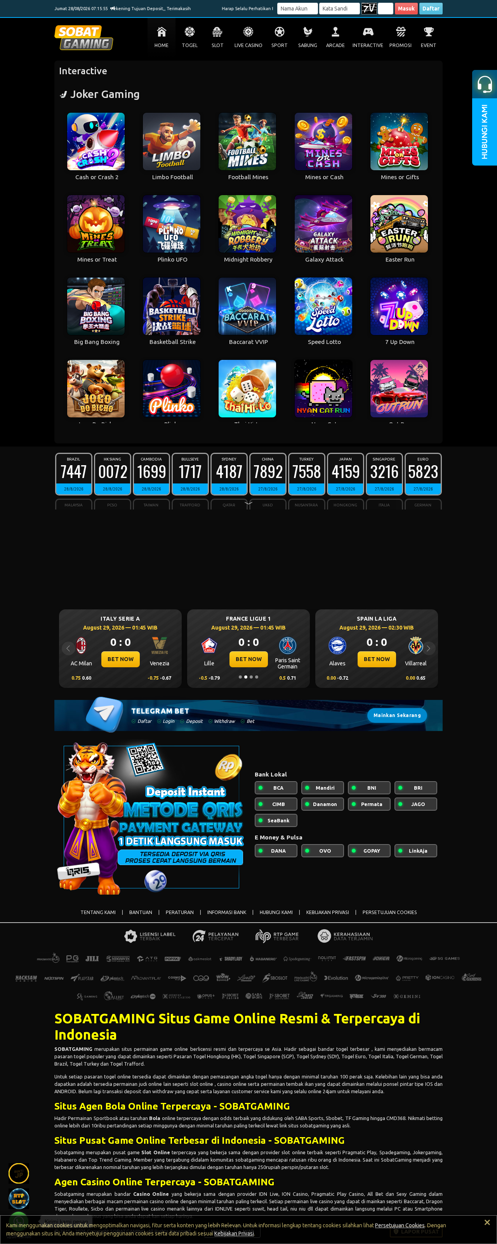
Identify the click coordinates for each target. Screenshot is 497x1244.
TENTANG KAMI (98, 912)
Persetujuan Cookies (400, 1225)
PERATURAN (180, 912)
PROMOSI (400, 45)
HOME (162, 45)
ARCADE (335, 45)
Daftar (431, 8)
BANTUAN (140, 912)
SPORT (279, 45)
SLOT (218, 45)
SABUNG (307, 45)
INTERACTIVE (368, 45)
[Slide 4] (256, 677)
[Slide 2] (245, 677)
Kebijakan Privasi (234, 1233)
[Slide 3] (251, 677)
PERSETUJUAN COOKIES (390, 912)
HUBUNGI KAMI (276, 912)
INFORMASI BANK (226, 912)
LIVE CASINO (248, 45)
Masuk (406, 8)
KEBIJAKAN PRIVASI (327, 912)
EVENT (428, 45)
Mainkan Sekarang (397, 715)
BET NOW (121, 659)
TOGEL (190, 45)
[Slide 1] (240, 677)
